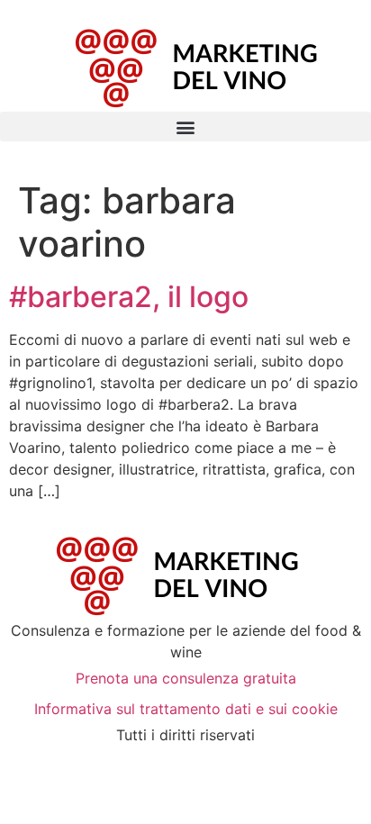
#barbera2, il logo (129, 296)
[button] (185, 126)
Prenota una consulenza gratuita (186, 678)
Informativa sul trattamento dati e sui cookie (186, 709)
